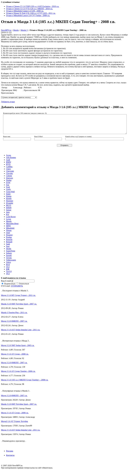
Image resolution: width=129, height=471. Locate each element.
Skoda (8, 249)
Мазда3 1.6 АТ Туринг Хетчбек (14, 421)
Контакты (10, 455)
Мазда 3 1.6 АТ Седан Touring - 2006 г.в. (18, 371)
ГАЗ (7, 267)
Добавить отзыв (8, 28)
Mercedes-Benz (12, 223)
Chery (8, 169)
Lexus (8, 219)
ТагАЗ (9, 271)
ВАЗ (8, 264)
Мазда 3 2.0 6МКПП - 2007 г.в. (14, 321)
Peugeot (9, 235)
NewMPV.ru (6, 30)
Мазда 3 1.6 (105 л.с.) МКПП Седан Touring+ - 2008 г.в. (24, 380)
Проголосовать (7, 93)
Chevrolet (10, 171)
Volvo (8, 262)
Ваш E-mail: (6, 281)
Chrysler (9, 173)
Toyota (9, 258)
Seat (7, 246)
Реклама (9, 451)
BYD (8, 164)
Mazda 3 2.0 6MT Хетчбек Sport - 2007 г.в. (19, 304)
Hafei (8, 194)
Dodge (8, 180)
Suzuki (9, 255)
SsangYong (10, 251)
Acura (8, 155)
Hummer (9, 201)
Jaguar (8, 210)
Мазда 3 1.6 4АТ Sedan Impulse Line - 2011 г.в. (20, 330)
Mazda (16, 30)
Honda (8, 198)
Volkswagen (11, 260)
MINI (8, 226)
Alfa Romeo (11, 157)
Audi (8, 160)
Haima (8, 196)
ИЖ (7, 269)
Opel (8, 233)
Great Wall (10, 192)
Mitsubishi (10, 228)
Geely (8, 189)
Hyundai (9, 203)
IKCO (8, 205)
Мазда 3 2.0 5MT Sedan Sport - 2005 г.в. (17, 345)
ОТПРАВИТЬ (17, 286)
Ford (8, 187)
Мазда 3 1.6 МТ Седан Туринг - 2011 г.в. (18, 295)
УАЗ (8, 274)
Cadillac (9, 167)
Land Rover (11, 217)
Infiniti (8, 208)
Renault (9, 242)
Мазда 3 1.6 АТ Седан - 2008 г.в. (15, 354)
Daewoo (9, 178)
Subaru (9, 253)
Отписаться (23, 284)
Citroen (9, 176)
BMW (8, 162)
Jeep (8, 212)
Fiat (7, 185)
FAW (8, 182)
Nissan (8, 230)
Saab (8, 244)
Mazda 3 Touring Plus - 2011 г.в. (14, 312)
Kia (7, 214)
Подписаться (9, 284)
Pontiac (9, 237)
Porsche (9, 239)
